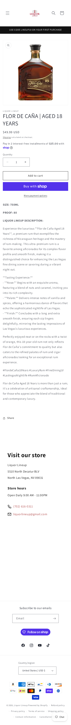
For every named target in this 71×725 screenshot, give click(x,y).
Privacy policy (18, 711)
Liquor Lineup (21, 705)
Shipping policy (56, 711)
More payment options (35, 195)
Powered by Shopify (38, 705)
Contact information (26, 717)
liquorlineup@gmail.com (30, 514)
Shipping (7, 137)
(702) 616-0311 (23, 506)
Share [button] (10, 418)
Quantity (7, 154)
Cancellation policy (49, 717)
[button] (7, 13)
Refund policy (58, 705)
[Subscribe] (54, 618)
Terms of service (36, 711)
